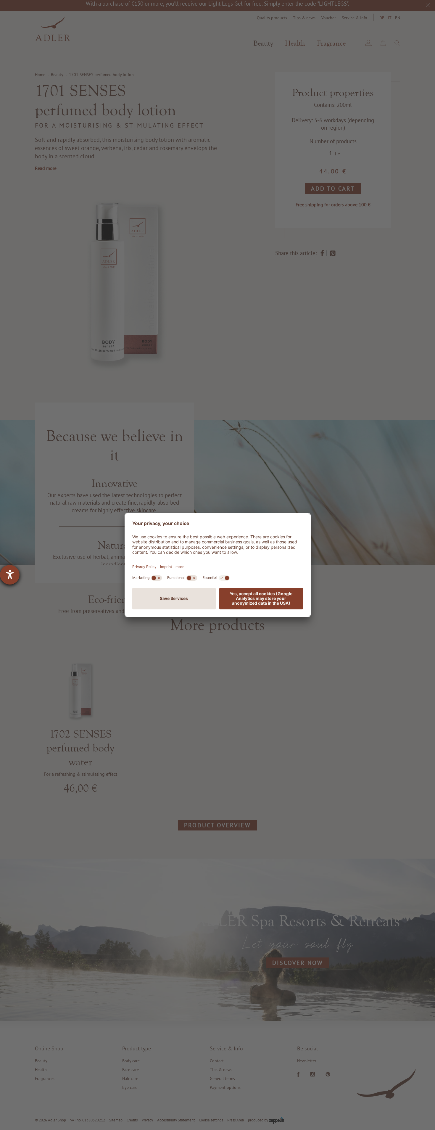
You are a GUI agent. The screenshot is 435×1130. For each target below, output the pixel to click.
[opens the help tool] (10, 575)
